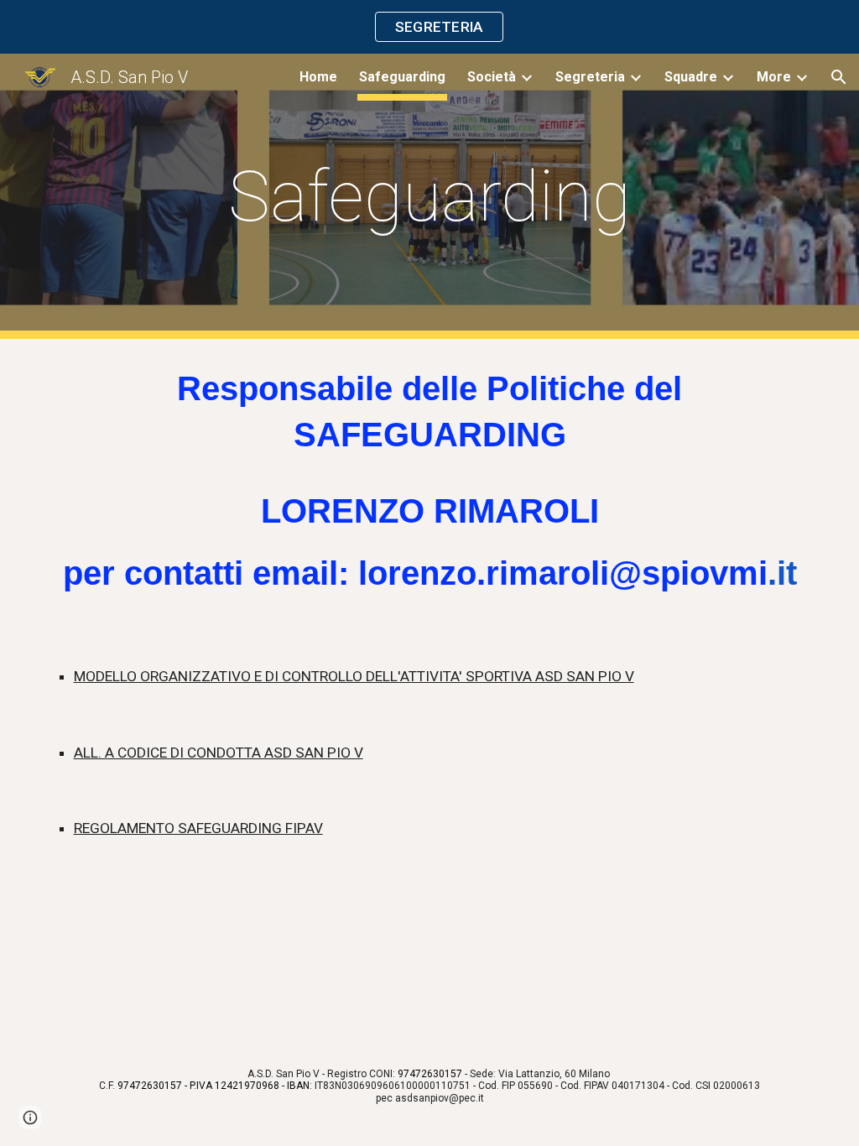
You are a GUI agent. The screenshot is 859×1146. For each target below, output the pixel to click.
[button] (839, 77)
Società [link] (491, 77)
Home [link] (318, 77)
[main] (429, 196)
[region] (429, 27)
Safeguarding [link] (402, 77)
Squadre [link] (690, 77)
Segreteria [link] (590, 77)
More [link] (774, 77)
